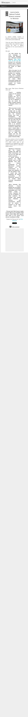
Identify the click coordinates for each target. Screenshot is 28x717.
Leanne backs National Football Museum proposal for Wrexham (14, 15)
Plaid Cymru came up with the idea (14, 59)
